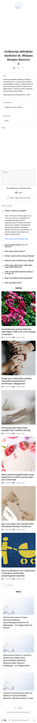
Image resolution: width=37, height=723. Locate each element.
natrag (20, 708)
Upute (20, 192)
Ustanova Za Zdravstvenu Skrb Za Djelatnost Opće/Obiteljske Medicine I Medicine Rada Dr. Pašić (18, 695)
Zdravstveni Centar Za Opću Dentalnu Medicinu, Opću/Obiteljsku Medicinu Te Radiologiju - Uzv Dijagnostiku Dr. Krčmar (18, 622)
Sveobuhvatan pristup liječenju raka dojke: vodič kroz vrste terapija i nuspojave (18, 331)
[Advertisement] (18, 29)
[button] (2, 720)
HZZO (7, 121)
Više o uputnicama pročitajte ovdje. (16, 239)
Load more (9, 585)
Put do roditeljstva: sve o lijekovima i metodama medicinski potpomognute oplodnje (18, 573)
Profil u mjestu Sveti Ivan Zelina (20, 198)
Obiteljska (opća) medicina (14, 107)
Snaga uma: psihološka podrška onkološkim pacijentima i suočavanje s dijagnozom (16, 381)
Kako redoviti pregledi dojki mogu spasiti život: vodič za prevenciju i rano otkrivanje (17, 477)
